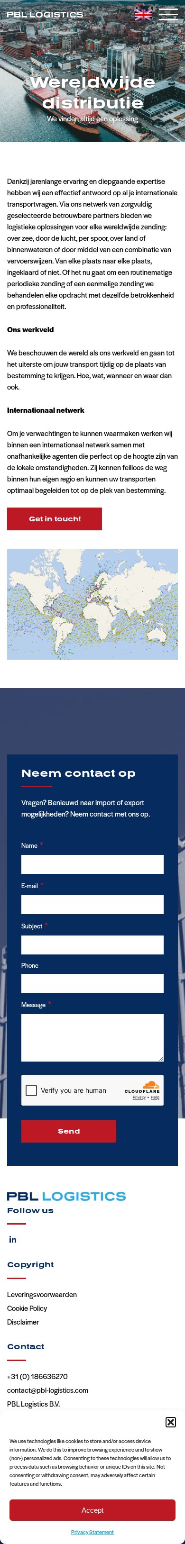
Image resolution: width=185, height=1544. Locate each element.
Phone (29, 965)
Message (36, 1003)
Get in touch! (55, 519)
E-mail (32, 884)
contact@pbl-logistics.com (47, 1390)
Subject (34, 925)
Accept (92, 1510)
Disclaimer (23, 1321)
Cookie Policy (27, 1308)
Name (32, 844)
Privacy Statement (92, 1531)
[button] (171, 1422)
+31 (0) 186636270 (37, 1376)
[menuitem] (143, 14)
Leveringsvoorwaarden (42, 1294)
